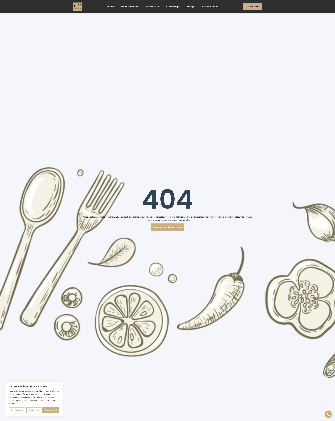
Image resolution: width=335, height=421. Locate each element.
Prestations (151, 6)
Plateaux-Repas (173, 6)
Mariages (191, 6)
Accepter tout (51, 410)
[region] (34, 399)
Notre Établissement (130, 6)
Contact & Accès (210, 6)
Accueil (110, 6)
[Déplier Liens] (328, 414)
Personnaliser (17, 410)
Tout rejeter (34, 410)
